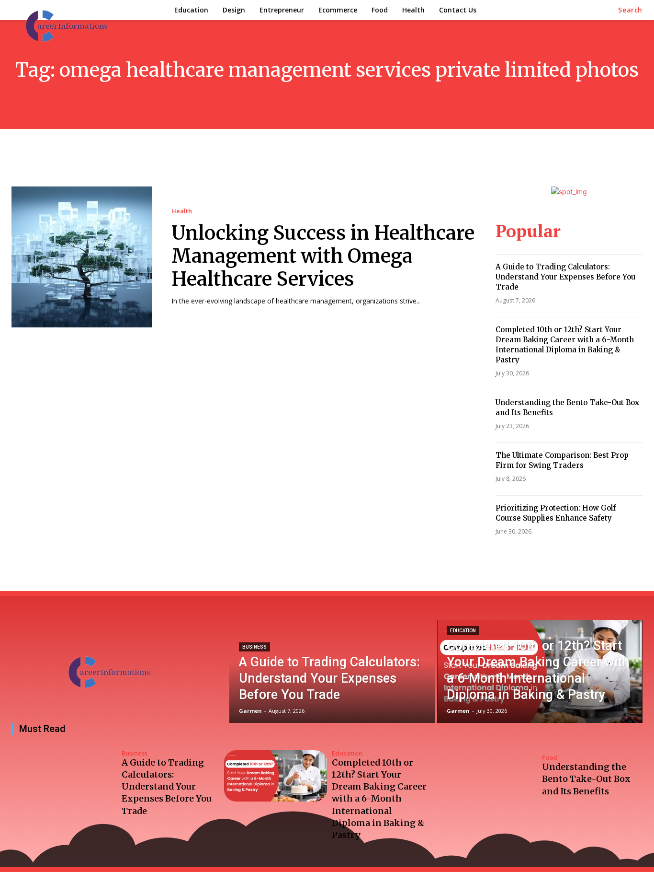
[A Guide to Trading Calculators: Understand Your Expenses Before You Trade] (332, 671)
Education (463, 630)
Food (549, 758)
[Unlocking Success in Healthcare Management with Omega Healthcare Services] (81, 256)
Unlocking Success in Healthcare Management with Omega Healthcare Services (322, 256)
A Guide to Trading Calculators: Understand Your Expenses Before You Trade (565, 276)
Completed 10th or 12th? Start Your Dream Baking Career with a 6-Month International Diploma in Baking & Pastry (565, 344)
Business (254, 647)
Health (181, 211)
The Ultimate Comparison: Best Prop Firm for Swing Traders (562, 460)
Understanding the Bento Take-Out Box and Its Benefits (586, 778)
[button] (630, 10)
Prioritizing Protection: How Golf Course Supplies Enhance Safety (556, 513)
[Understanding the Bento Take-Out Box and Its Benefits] (486, 776)
